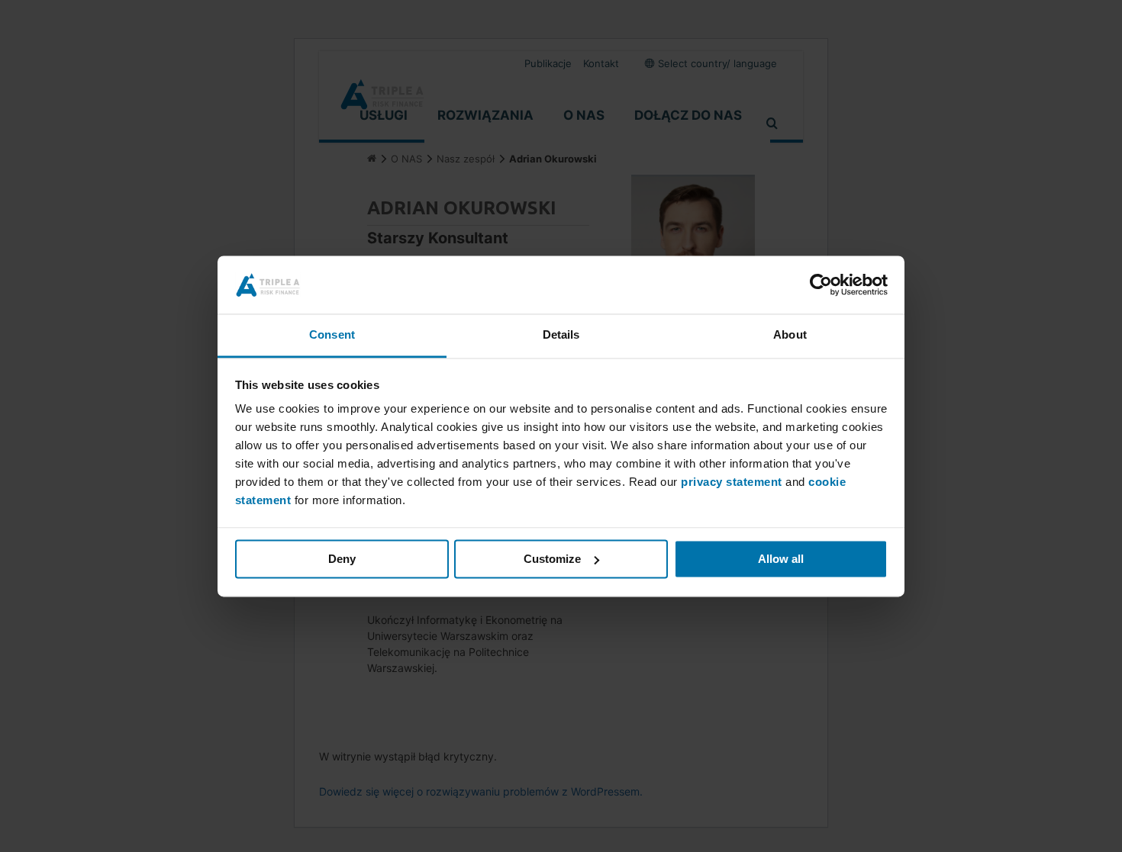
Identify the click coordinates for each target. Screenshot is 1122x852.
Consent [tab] (332, 335)
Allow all (781, 558)
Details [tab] (561, 335)
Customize (552, 558)
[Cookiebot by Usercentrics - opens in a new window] (821, 284)
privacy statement (731, 482)
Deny (342, 558)
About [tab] (790, 335)
